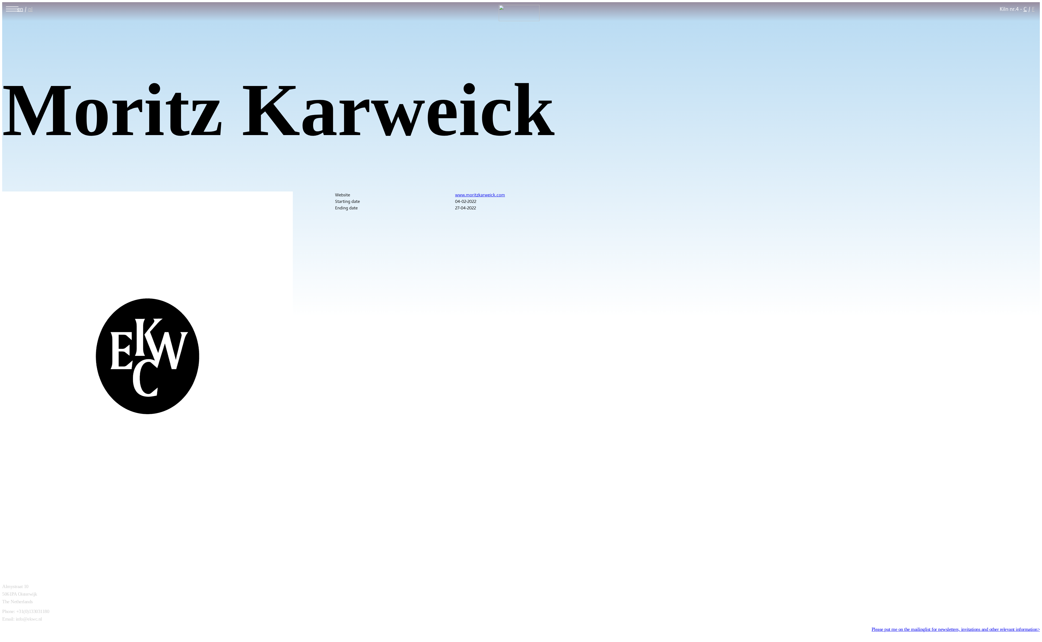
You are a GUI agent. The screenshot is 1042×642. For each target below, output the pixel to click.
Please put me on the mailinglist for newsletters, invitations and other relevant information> (956, 629)
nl (30, 9)
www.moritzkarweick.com (480, 195)
